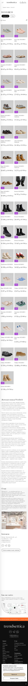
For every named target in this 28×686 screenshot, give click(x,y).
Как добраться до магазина (20, 645)
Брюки (4, 650)
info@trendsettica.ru (6, 540)
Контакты (16, 650)
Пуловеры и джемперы (7, 663)
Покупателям (17, 653)
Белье (4, 646)
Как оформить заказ (18, 658)
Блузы (4, 648)
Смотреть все (5, 16)
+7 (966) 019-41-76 (6, 542)
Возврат (16, 656)
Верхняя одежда (6, 652)
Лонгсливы (5, 658)
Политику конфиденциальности (13, 670)
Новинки (4, 643)
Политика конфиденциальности (18, 660)
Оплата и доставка (18, 655)
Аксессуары (5, 645)
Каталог (8, 7)
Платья (4, 662)
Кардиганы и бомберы (7, 657)
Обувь (12, 16)
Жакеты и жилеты (6, 655)
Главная (4, 7)
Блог (15, 648)
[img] (20, 2)
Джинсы (4, 653)
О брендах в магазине (19, 643)
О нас (15, 641)
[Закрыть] (26, 684)
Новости (16, 646)
